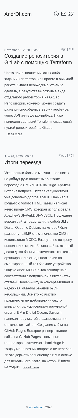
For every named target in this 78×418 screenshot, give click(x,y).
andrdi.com (36, 407)
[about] (56, 13)
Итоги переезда (22, 162)
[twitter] (71, 13)
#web (62, 155)
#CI (71, 49)
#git (63, 49)
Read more (14, 134)
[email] (63, 13)
